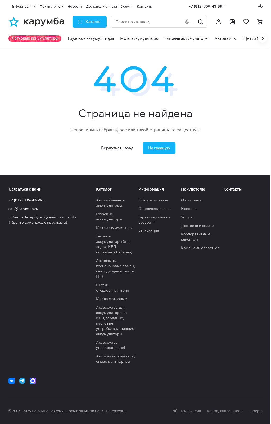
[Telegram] (22, 381)
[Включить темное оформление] (260, 6)
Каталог (104, 189)
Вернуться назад (117, 147)
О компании (191, 200)
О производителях (154, 208)
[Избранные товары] (246, 21)
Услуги (187, 217)
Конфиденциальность (225, 411)
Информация (151, 189)
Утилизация (148, 230)
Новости (188, 208)
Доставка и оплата (197, 225)
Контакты (232, 189)
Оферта (256, 411)
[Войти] (218, 21)
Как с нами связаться (200, 247)
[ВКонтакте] (11, 381)
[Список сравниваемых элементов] (232, 21)
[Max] (33, 381)
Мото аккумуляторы (114, 227)
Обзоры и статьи (153, 200)
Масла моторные (111, 298)
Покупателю (193, 189)
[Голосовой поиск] (188, 21)
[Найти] (200, 21)
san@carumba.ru (23, 208)
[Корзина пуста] (260, 21)
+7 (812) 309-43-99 (205, 6)
